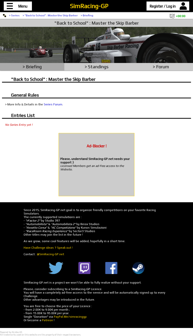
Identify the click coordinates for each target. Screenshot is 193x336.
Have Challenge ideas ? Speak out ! (48, 247)
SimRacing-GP (89, 6)
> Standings (97, 66)
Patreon (47, 320)
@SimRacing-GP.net (50, 254)
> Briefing (87, 15)
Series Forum (53, 104)
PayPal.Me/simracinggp (70, 316)
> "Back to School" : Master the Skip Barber (50, 15)
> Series (14, 15)
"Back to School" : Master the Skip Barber (96, 23)
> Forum (161, 66)
